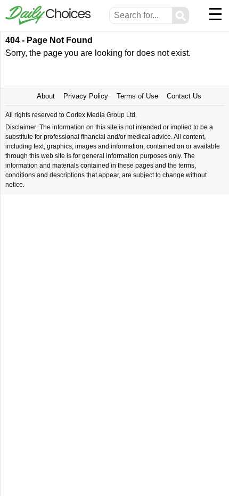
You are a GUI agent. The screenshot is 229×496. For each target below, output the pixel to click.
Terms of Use (137, 96)
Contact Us (184, 96)
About (46, 96)
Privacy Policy (85, 96)
